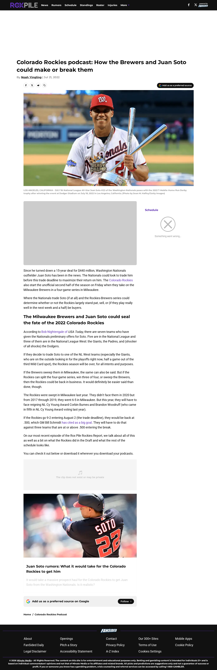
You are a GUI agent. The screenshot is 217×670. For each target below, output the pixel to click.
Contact (111, 638)
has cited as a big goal (77, 422)
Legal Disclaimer (35, 651)
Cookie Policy (184, 645)
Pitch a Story (68, 645)
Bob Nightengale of (54, 332)
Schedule (71, 5)
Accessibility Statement (76, 651)
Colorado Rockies (121, 280)
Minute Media (24, 660)
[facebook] (189, 4)
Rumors (56, 5)
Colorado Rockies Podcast (51, 614)
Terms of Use (147, 645)
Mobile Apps (183, 638)
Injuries (112, 5)
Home (27, 614)
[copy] (44, 85)
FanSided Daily (34, 645)
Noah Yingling (31, 77)
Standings (86, 5)
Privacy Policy (115, 645)
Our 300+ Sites (148, 638)
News (44, 5)
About (28, 638)
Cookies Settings (149, 651)
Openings (66, 638)
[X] (195, 4)
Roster (100, 5)
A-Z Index (112, 651)
